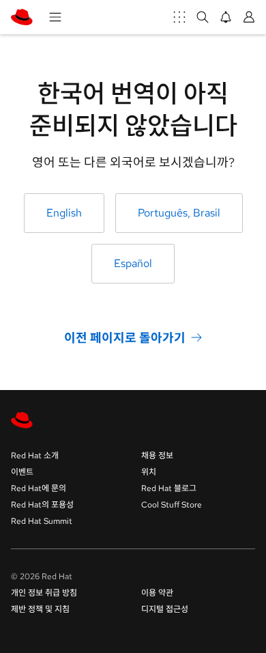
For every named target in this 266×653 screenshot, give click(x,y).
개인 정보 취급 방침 (44, 592)
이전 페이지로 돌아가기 (125, 337)
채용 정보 (157, 455)
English (64, 213)
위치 (148, 472)
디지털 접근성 (164, 609)
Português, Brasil (179, 213)
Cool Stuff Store (171, 504)
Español (133, 263)
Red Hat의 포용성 (42, 504)
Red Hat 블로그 (168, 488)
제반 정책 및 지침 (40, 609)
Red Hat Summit (41, 521)
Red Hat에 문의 (38, 488)
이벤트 (22, 472)
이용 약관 (157, 592)
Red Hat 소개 (35, 455)
